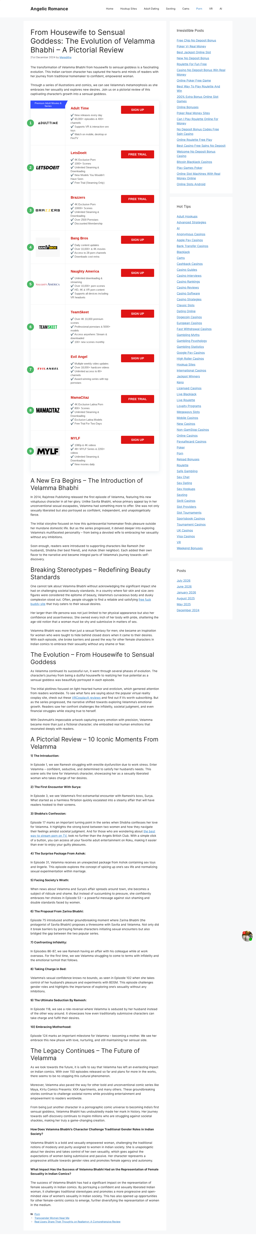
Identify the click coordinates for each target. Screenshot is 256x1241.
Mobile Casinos (187, 418)
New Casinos (186, 424)
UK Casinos (185, 530)
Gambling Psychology (192, 341)
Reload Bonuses (188, 459)
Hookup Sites (128, 8)
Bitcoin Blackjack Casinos (194, 162)
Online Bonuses (188, 107)
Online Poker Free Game (194, 80)
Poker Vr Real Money (191, 46)
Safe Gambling (187, 471)
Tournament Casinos (191, 524)
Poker (181, 447)
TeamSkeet (80, 312)
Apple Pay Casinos (190, 240)
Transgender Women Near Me (51, 1217)
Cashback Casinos (190, 264)
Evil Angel (79, 357)
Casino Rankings (188, 281)
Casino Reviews (188, 287)
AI (221, 8)
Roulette (182, 465)
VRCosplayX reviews (86, 697)
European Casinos (189, 323)
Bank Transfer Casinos (192, 246)
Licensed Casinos (189, 388)
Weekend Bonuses (190, 548)
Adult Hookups (187, 216)
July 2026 (184, 580)
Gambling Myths (188, 335)
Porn (199, 8)
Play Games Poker (189, 168)
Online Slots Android (191, 184)
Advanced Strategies (191, 222)
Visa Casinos (186, 536)
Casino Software (188, 293)
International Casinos (191, 370)
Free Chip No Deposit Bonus (196, 40)
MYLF (75, 438)
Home (109, 8)
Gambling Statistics (190, 346)
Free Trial (137, 154)
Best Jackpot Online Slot (194, 52)
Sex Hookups (186, 489)
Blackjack (183, 252)
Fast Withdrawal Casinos (194, 329)
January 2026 (186, 592)
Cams (185, 8)
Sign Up (137, 110)
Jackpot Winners (188, 376)
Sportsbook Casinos (191, 518)
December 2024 (188, 610)
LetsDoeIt (79, 153)
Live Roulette (186, 400)
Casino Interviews (189, 275)
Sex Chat (183, 477)
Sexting (170, 8)
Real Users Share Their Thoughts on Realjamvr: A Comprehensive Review (77, 1221)
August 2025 (186, 598)
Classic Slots (186, 305)
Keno (180, 382)
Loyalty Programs (189, 406)
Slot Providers (186, 506)
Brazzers (78, 197)
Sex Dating (184, 483)
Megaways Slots (188, 412)
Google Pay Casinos (191, 352)
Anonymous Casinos (191, 234)
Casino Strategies (189, 299)
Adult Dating (151, 8)
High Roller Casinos (190, 358)
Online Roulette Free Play (194, 139)
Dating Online (186, 311)
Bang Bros (79, 238)
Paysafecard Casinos (191, 441)
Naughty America (85, 271)
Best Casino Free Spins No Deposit (201, 145)
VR (211, 8)
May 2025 (184, 604)
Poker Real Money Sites (193, 113)
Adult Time (80, 108)
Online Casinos (187, 435)
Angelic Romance (49, 8)
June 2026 (184, 586)
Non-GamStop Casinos (193, 429)
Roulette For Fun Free (192, 64)
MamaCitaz (80, 397)
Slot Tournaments (189, 512)
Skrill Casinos (186, 501)
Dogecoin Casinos (189, 317)
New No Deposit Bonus (193, 58)
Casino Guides (187, 269)
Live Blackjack (186, 394)
